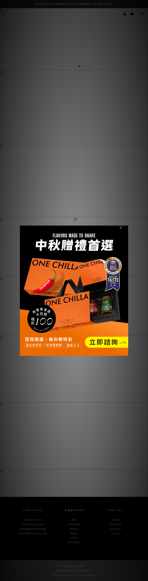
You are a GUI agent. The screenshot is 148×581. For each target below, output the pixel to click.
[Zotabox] (125, 352)
